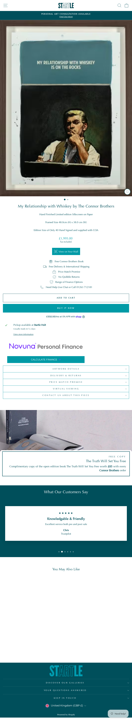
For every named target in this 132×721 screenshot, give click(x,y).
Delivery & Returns (66, 375)
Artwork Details (66, 368)
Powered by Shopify (66, 714)
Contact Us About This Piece (65, 395)
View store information (23, 334)
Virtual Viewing (66, 388)
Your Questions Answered (65, 690)
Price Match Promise (66, 382)
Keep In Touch (65, 698)
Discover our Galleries (65, 682)
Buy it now (66, 308)
